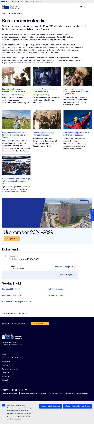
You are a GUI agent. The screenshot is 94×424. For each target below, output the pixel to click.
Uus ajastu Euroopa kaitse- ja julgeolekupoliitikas (45, 90)
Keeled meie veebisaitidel (29, 393)
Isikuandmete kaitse (56, 393)
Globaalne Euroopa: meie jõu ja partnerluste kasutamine (76, 134)
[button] (58, 266)
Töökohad (5, 373)
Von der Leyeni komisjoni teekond (16, 302)
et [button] (81, 7)
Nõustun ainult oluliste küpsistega (77, 406)
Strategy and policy (56, 295)
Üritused (5, 380)
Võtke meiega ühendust (10, 358)
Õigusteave (69, 393)
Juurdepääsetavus (82, 393)
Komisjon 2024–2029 (11, 289)
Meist (4, 354)
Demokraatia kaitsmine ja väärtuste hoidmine (43, 134)
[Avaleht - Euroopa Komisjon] (13, 6)
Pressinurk (5, 376)
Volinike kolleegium (56, 289)
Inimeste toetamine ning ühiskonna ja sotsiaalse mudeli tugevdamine (75, 91)
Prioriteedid (6, 362)
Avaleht (4, 13)
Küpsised (43, 393)
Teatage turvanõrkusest (10, 393)
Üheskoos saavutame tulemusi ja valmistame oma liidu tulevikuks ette (16, 181)
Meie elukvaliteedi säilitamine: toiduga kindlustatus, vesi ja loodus (14, 135)
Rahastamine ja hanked (10, 369)
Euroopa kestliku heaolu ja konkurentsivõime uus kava (13, 90)
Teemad (5, 365)
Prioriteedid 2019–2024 (11, 295)
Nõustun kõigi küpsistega (50, 406)
